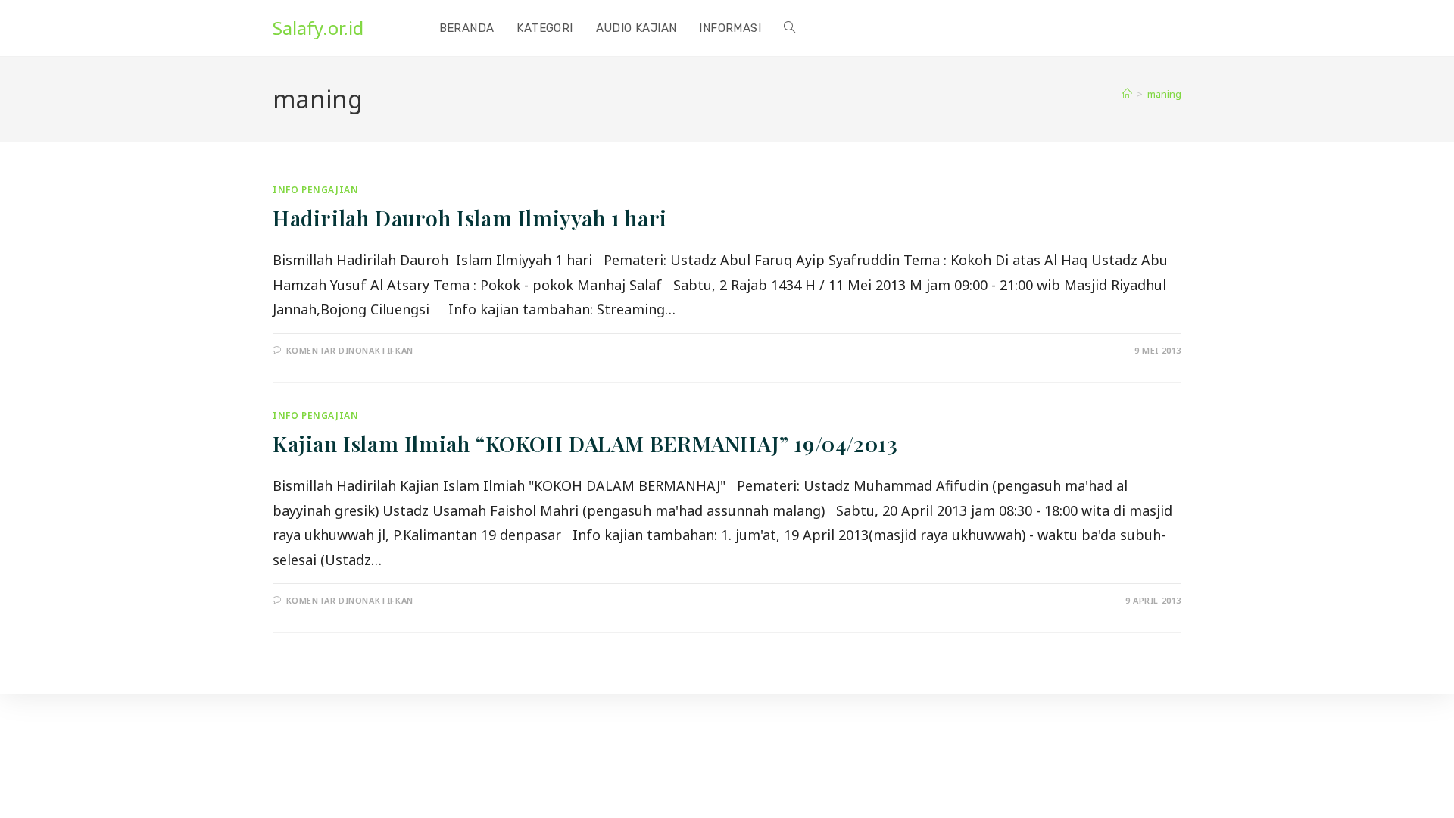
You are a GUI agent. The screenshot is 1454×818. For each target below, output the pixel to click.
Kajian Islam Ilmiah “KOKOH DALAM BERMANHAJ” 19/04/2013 (585, 443)
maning (1164, 94)
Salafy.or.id (318, 27)
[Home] (1127, 94)
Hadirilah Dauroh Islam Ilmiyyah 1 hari (470, 218)
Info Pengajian (315, 189)
